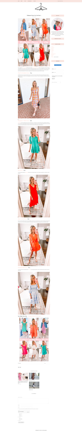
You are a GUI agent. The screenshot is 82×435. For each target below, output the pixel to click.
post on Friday (24, 67)
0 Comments (19, 363)
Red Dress (20, 170)
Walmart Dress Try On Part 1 (34, 316)
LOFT (52, 51)
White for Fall (31, 389)
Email (54, 72)
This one (29, 269)
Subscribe (54, 79)
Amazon (52, 46)
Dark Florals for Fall (31, 380)
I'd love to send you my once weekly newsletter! (57, 76)
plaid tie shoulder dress (35, 67)
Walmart (52, 48)
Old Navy (52, 50)
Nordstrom (52, 47)
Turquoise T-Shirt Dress (23, 120)
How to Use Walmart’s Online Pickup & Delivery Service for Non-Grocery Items (23, 382)
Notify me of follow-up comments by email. (20, 415)
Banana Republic (53, 53)
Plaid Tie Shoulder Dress (23, 73)
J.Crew (52, 52)
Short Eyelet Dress (22, 219)
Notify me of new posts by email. (20, 419)
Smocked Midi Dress (23, 267)
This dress (19, 122)
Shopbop (52, 49)
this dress (26, 172)
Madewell (52, 54)
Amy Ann (19, 367)
